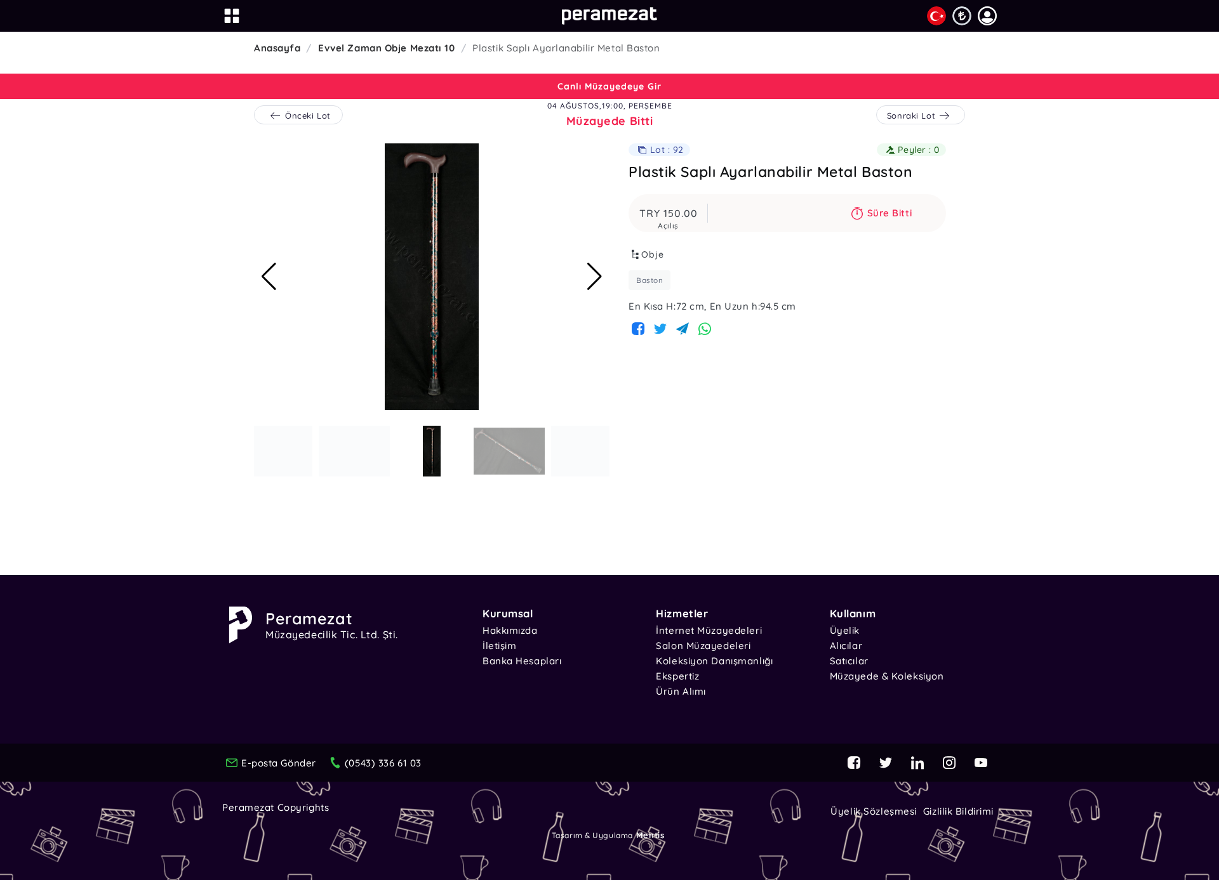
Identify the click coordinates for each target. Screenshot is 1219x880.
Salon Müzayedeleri (703, 646)
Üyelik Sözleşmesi (873, 811)
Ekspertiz (677, 676)
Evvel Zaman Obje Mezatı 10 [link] (386, 48)
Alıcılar (846, 646)
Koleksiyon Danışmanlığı (714, 661)
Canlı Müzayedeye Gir (609, 86)
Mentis (650, 835)
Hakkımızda (510, 630)
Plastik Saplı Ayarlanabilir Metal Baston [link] (566, 48)
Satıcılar (849, 661)
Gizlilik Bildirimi (958, 811)
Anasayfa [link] (277, 48)
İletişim (499, 646)
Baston (649, 280)
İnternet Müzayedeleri (709, 630)
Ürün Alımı (681, 691)
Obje (652, 254)
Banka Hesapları (522, 661)
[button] (987, 15)
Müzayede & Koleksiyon (887, 676)
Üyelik (845, 630)
